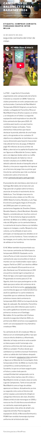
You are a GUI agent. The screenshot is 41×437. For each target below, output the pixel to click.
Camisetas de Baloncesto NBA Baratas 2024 (18, 7)
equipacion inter (23, 357)
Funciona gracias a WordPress (14, 431)
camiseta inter (30, 287)
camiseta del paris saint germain (21, 178)
